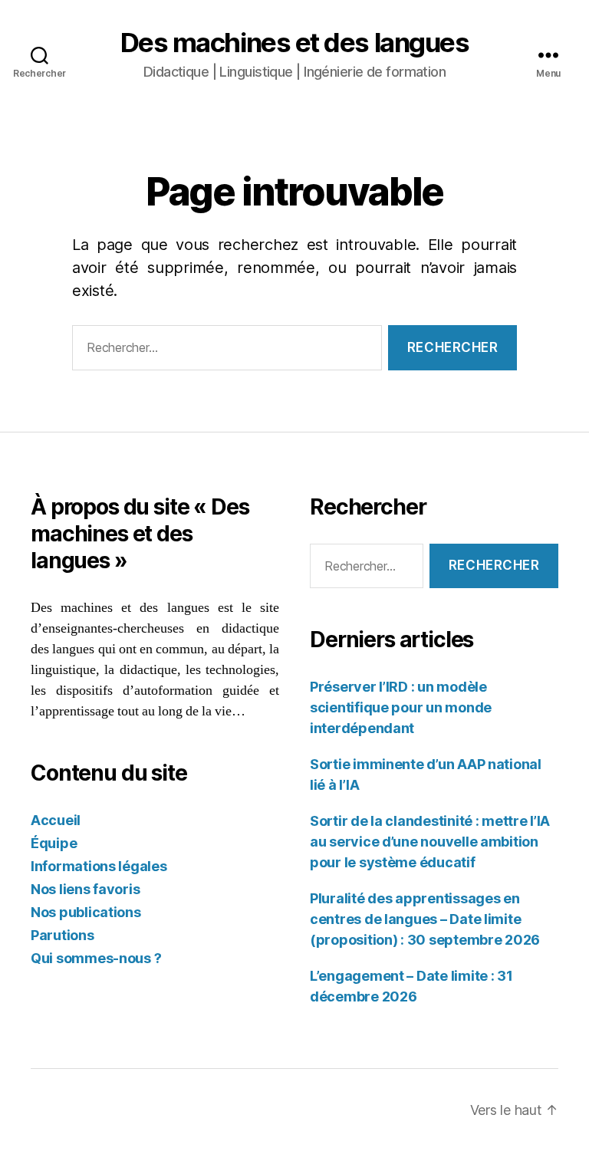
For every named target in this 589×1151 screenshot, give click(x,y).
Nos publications (86, 912)
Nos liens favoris (85, 889)
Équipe (54, 843)
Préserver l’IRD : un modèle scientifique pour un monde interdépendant (401, 707)
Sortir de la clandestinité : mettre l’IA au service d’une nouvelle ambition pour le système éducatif (430, 841)
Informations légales (99, 866)
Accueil (56, 820)
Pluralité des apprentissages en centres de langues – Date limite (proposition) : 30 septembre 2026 (425, 919)
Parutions (62, 935)
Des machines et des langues (294, 42)
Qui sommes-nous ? (96, 958)
